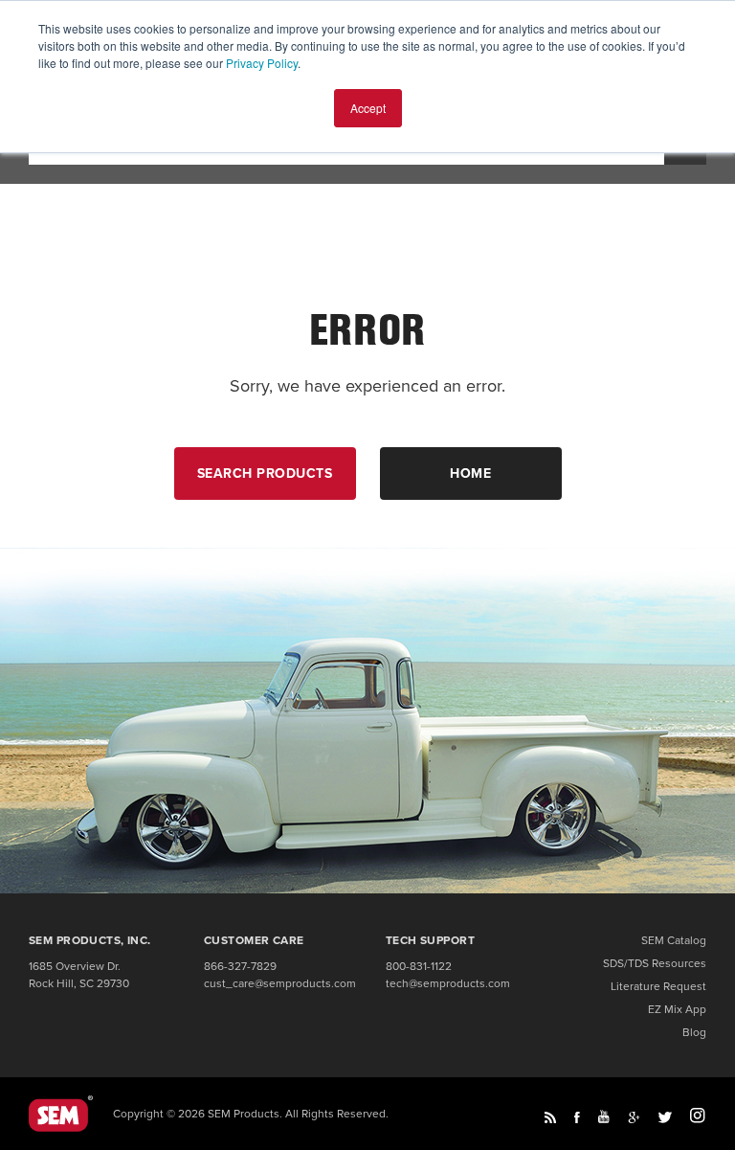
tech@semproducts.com (448, 983)
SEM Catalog (673, 940)
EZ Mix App (677, 1009)
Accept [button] (368, 108)
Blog (694, 1032)
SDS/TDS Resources (654, 963)
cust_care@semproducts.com (280, 983)
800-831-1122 (419, 966)
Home (470, 473)
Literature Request (658, 986)
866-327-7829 (240, 966)
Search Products (265, 473)
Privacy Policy (262, 63)
